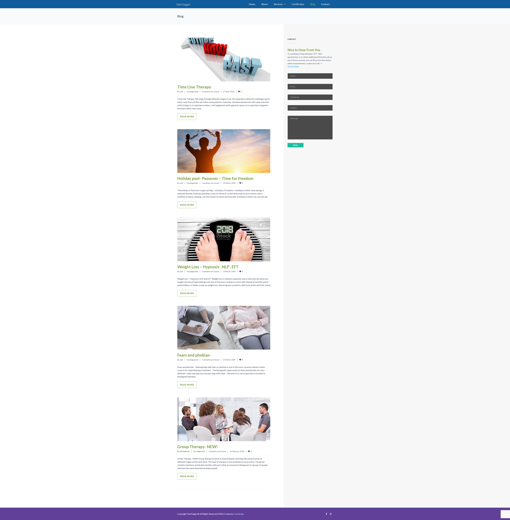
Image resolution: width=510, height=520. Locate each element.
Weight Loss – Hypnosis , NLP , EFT (208, 266)
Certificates (298, 4)
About (264, 4)
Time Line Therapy (194, 86)
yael (181, 92)
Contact (325, 4)
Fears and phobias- (194, 355)
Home (252, 4)
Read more (187, 116)
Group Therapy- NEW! (197, 446)
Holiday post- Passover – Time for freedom (215, 178)
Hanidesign (238, 514)
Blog (312, 4)
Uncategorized (192, 92)
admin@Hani (185, 451)
